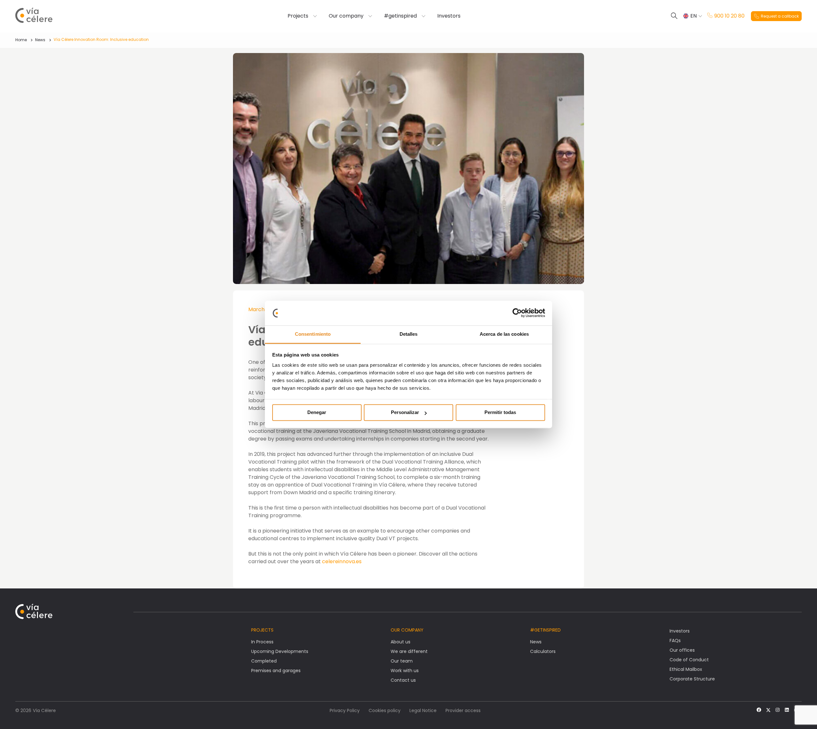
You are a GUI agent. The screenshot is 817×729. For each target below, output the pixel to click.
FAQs (675, 640)
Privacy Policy (345, 710)
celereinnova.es (342, 561)
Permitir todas (500, 412)
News (40, 39)
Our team (402, 661)
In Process (262, 641)
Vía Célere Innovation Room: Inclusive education (101, 39)
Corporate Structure (692, 678)
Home (21, 39)
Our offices (682, 650)
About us (400, 641)
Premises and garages (276, 670)
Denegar (316, 412)
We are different (409, 651)
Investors (449, 16)
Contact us (403, 680)
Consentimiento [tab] (313, 334)
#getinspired (400, 16)
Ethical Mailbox (686, 669)
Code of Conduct (689, 659)
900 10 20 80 (729, 16)
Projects (298, 16)
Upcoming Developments (279, 651)
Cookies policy (385, 710)
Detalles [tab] (409, 334)
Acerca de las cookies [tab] (504, 334)
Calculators (543, 651)
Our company (346, 16)
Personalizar (405, 412)
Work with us (405, 670)
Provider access (463, 710)
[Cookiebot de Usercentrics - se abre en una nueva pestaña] (517, 313)
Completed (264, 661)
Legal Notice (423, 710)
